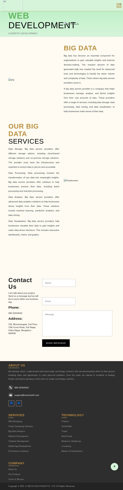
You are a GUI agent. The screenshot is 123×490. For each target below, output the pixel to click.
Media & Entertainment (72, 451)
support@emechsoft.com (26, 395)
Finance (65, 421)
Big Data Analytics (16, 431)
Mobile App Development (19, 446)
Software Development (18, 441)
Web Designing (15, 421)
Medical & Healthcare (71, 441)
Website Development (18, 436)
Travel (64, 431)
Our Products (14, 474)
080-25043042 (21, 387)
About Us (12, 469)
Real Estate (67, 436)
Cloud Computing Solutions (20, 426)
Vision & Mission (16, 479)
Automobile (67, 426)
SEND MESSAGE (54, 343)
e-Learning (66, 446)
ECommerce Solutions (18, 451)
